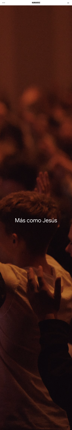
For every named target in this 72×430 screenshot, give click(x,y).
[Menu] (68, 3)
